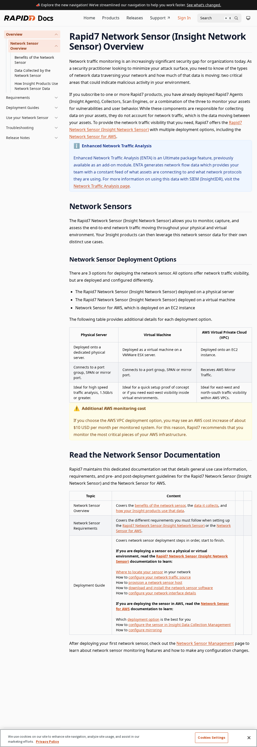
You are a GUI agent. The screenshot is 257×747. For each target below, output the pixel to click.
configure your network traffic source (159, 577)
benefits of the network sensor (160, 505)
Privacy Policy (47, 741)
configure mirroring (145, 630)
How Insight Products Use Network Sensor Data (36, 86)
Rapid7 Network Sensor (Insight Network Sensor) (163, 525)
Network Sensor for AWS (92, 136)
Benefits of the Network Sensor (34, 60)
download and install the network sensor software (170, 587)
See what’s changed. (204, 5)
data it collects (206, 505)
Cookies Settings (211, 737)
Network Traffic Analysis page (102, 186)
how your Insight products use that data (150, 510)
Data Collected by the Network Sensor (32, 73)
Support (158, 18)
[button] (32, 34)
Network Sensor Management (205, 643)
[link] (34, 45)
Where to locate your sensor (139, 572)
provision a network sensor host (155, 582)
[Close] (248, 737)
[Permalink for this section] (148, 46)
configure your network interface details (162, 593)
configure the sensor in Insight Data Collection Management (179, 624)
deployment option (143, 619)
